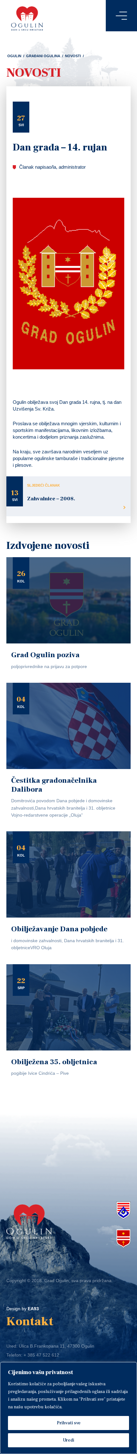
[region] (68, 1408)
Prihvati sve (69, 1423)
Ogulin (14, 56)
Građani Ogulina (43, 56)
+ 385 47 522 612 (41, 1355)
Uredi (68, 1440)
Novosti (73, 56)
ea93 (33, 1308)
